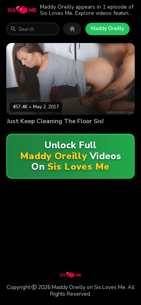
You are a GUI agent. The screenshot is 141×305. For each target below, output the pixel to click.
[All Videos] (72, 29)
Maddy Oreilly (107, 28)
